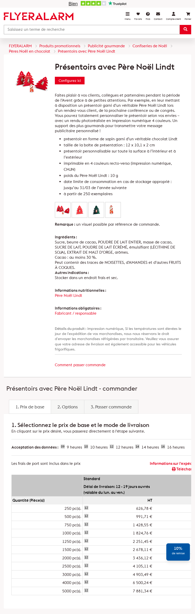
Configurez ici (70, 80)
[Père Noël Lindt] (113, 209)
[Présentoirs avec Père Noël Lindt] (63, 209)
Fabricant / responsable (75, 313)
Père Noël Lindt (68, 295)
